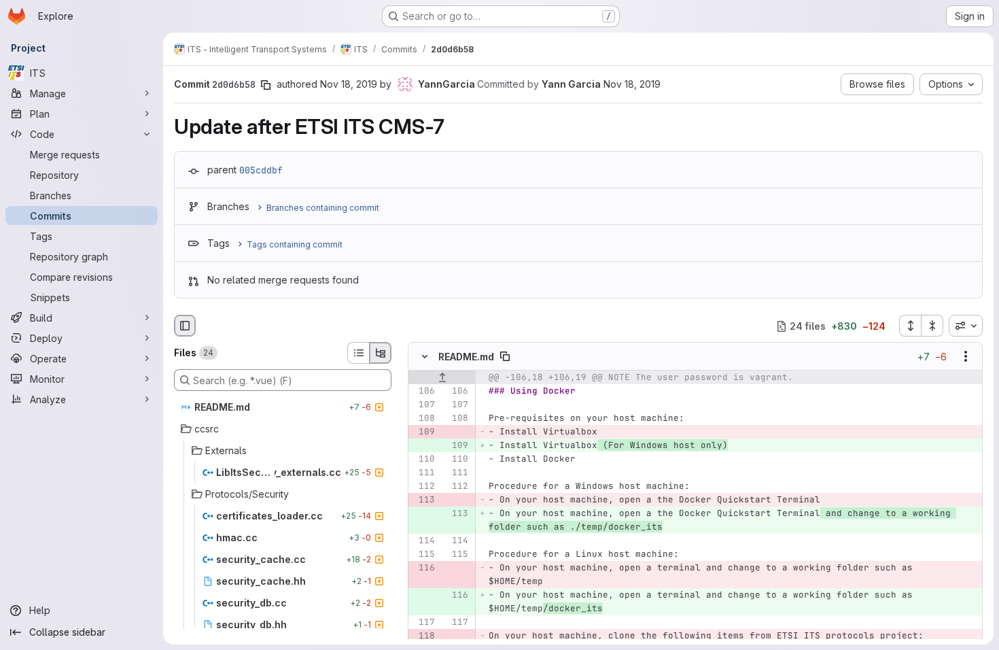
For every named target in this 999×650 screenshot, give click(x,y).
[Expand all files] (910, 326)
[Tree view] (380, 353)
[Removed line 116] (423, 568)
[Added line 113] (456, 514)
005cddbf (261, 170)
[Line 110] (423, 459)
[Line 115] (423, 555)
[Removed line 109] (423, 432)
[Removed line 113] (423, 500)
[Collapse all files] (932, 326)
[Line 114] (423, 541)
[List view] (358, 353)
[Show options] (966, 357)
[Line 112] (423, 487)
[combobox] (966, 326)
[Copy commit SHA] (266, 85)
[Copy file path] (505, 357)
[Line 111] (423, 473)
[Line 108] (423, 419)
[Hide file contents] (425, 357)
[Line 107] (423, 405)
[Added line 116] (456, 595)
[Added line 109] (456, 446)
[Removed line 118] (423, 636)
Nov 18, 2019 (348, 84)
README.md (466, 356)
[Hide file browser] (185, 326)
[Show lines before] (442, 378)
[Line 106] (423, 391)
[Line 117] (423, 623)
